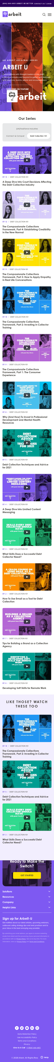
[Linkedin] (32, 1029)
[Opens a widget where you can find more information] (44, 1057)
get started (27, 875)
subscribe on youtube (17, 89)
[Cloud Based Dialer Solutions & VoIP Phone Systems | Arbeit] (12, 14)
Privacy (27, 1044)
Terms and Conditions (37, 941)
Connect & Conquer (15, 136)
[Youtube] (27, 1029)
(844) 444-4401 (9, 3)
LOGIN (48, 4)
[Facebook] (17, 1029)
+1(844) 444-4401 (33, 1048)
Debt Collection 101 (38, 136)
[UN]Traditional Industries (27, 129)
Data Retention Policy (27, 1034)
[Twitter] (22, 1029)
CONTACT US (39, 4)
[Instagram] (37, 1029)
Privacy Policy (21, 939)
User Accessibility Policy (27, 1037)
